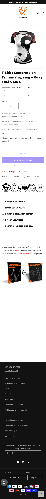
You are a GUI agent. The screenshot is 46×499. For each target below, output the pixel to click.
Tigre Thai (25, 494)
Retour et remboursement (15, 383)
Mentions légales (11, 431)
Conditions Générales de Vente (16, 425)
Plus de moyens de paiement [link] (23, 166)
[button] (3, 13)
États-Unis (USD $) (14, 478)
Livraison (8, 388)
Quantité (5, 101)
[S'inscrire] (38, 453)
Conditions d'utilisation (14, 404)
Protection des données (14, 420)
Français (33, 478)
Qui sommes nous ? (12, 436)
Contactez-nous (11, 370)
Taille (3, 91)
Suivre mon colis (11, 399)
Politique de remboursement (16, 410)
